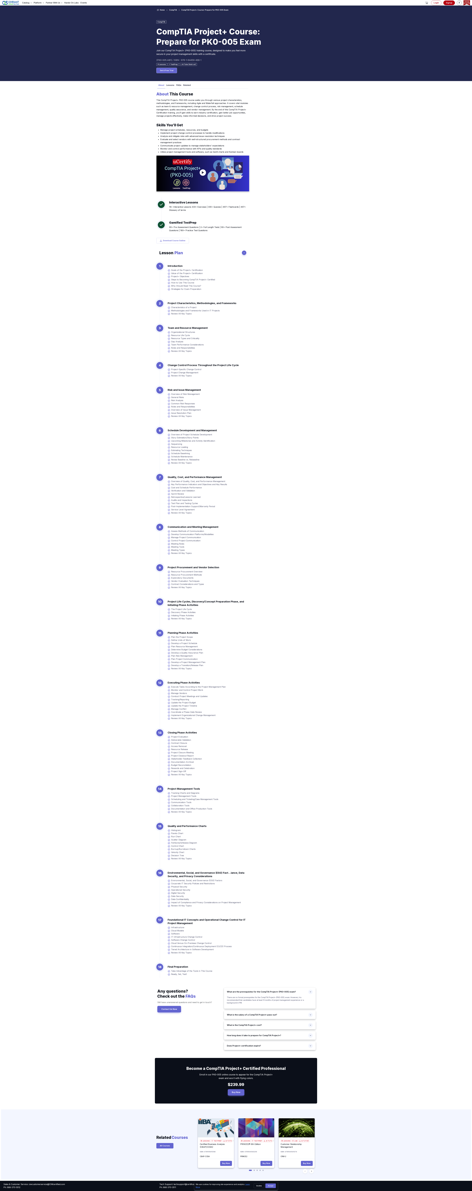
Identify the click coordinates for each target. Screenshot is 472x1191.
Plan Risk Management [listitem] (181, 656)
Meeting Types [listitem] (178, 550)
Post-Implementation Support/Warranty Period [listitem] (193, 506)
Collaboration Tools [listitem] (180, 805)
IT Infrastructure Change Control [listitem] (186, 937)
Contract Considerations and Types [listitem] (187, 584)
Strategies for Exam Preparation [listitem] (186, 289)
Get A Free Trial (166, 70)
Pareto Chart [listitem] (177, 833)
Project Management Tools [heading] (184, 788)
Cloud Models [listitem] (177, 930)
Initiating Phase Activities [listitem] (182, 615)
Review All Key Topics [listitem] (181, 313)
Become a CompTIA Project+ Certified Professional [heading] (236, 1068)
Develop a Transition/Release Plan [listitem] (187, 665)
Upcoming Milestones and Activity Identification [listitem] (193, 441)
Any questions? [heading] (176, 994)
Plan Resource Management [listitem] (184, 646)
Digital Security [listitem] (178, 893)
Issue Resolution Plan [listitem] (181, 413)
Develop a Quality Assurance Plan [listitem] (187, 653)
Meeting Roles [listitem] (177, 544)
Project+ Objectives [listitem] (180, 276)
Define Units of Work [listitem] (181, 640)
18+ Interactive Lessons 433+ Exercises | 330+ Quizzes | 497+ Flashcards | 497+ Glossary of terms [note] (207, 208)
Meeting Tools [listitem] (177, 547)
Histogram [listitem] (176, 830)
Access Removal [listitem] (179, 746)
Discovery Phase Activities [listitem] (183, 612)
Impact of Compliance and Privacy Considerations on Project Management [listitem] (206, 902)
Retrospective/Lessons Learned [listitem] (185, 497)
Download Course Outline (174, 240)
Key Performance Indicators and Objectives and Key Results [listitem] (199, 484)
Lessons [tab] (170, 85)
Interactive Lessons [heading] (183, 202)
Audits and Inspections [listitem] (181, 500)
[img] (216, 1127)
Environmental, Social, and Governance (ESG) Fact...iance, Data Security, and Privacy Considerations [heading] (206, 874)
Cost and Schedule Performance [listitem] (186, 487)
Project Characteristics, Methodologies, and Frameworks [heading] (202, 303)
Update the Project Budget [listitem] (183, 702)
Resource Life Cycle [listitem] (180, 335)
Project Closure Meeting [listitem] (182, 752)
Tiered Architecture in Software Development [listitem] (192, 949)
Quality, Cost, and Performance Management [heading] (195, 477)
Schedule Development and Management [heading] (192, 430)
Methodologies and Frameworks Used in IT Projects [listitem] (195, 310)
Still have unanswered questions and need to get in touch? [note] (184, 1002)
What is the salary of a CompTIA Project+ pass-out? (253, 1015)
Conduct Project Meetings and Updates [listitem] (189, 696)
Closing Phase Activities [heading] (182, 732)
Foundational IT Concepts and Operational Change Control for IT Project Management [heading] (207, 921)
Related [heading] (168, 1137)
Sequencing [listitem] (176, 444)
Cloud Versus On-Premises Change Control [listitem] (191, 943)
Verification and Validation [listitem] (183, 490)
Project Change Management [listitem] (184, 372)
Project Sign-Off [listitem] (178, 771)
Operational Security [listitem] (180, 890)
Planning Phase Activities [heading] (183, 632)
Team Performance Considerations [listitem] (187, 344)
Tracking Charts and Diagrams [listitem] (185, 793)
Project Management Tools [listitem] (183, 796)
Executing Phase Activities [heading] (184, 682)
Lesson (171, 252)
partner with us (53, 2)
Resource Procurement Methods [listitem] (186, 575)
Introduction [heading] (175, 265)
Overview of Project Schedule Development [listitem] (191, 434)
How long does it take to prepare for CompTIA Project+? (254, 1035)
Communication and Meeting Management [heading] (193, 526)
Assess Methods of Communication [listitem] (187, 531)
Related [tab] (187, 85)
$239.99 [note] (236, 1084)
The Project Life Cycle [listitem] (181, 609)
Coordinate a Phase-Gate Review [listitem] (186, 712)
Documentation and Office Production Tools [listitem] (191, 808)
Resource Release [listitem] (179, 749)
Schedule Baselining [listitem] (180, 453)
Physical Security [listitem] (179, 886)
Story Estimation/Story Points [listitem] (185, 437)
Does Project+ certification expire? (244, 1046)
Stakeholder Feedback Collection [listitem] (186, 759)
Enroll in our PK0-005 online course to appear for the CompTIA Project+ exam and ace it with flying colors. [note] (236, 1076)
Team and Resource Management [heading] (188, 327)
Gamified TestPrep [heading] (182, 222)
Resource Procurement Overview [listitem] (186, 571)
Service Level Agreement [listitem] (183, 509)
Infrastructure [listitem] (177, 927)
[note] (161, 64)
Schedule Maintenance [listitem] (181, 456)
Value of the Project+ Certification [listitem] (187, 273)
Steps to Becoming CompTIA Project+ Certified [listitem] (193, 279)
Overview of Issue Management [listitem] (186, 410)
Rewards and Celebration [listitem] (183, 768)
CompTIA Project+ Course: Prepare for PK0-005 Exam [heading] (208, 36)
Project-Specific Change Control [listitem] (186, 369)
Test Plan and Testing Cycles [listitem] (184, 503)
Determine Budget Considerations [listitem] (186, 649)
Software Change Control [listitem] (183, 940)
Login (436, 2)
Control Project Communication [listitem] (185, 540)
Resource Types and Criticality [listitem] (185, 338)
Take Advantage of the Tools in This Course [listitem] (191, 971)
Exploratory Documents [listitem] (182, 578)
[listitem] (202, 9)
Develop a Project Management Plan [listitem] (188, 662)
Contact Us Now (169, 1009)
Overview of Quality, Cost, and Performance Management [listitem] (198, 481)
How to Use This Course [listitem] (182, 282)
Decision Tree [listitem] (177, 855)
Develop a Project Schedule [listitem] (184, 643)
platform (38, 2)
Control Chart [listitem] (177, 846)
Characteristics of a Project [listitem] (183, 307)
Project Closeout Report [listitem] (182, 755)
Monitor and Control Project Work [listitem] (187, 690)
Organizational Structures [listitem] (183, 332)
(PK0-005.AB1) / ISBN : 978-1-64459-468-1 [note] (178, 60)
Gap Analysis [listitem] (177, 341)
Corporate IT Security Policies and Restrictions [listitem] (193, 883)
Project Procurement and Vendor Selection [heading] (193, 567)
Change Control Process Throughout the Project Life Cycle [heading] (203, 365)
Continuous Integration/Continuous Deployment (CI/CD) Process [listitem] (201, 946)
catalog (25, 2)
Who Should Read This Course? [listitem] (186, 286)
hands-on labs (71, 2)
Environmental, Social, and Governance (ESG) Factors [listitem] (196, 880)
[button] (426, 2)
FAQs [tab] (178, 85)
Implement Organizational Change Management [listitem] (193, 715)
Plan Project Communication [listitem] (184, 659)
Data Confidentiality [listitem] (180, 899)
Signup (449, 2)
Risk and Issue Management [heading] (184, 389)
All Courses (165, 1146)
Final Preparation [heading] (178, 966)
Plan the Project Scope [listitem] (182, 637)
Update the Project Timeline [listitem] (184, 706)
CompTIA (173, 10)
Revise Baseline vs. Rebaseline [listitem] (185, 459)
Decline (259, 1186)
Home (162, 10)
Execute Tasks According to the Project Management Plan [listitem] (198, 687)
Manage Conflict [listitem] (178, 709)
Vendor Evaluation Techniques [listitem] (185, 581)
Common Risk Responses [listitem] (183, 403)
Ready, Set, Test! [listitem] (179, 974)
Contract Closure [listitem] (179, 743)
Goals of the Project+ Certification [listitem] (187, 270)
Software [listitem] (175, 933)
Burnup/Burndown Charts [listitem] (183, 849)
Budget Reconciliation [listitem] (181, 765)
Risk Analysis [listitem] (177, 400)
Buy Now (236, 1092)
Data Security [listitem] (177, 896)
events (84, 2)
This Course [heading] (174, 94)
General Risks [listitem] (177, 397)
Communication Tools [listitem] (181, 802)
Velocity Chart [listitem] (177, 852)
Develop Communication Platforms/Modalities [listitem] (192, 534)
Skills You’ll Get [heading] (169, 125)
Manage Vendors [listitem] (179, 693)
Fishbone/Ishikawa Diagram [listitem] (184, 843)
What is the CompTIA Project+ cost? (244, 1025)
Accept (270, 1186)
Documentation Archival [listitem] (182, 762)
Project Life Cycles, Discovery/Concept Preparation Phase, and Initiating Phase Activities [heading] (206, 603)
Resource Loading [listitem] (179, 447)
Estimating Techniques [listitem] (181, 450)
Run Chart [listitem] (176, 836)
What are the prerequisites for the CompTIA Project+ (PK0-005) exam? (262, 992)
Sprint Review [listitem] (177, 494)
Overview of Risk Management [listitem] (185, 394)
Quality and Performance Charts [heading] (187, 826)
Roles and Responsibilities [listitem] (183, 348)
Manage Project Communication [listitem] (186, 537)
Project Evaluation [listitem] (179, 737)
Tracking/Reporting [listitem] (180, 699)
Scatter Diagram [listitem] (178, 839)
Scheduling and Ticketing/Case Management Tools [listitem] (194, 799)
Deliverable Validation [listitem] (181, 740)
